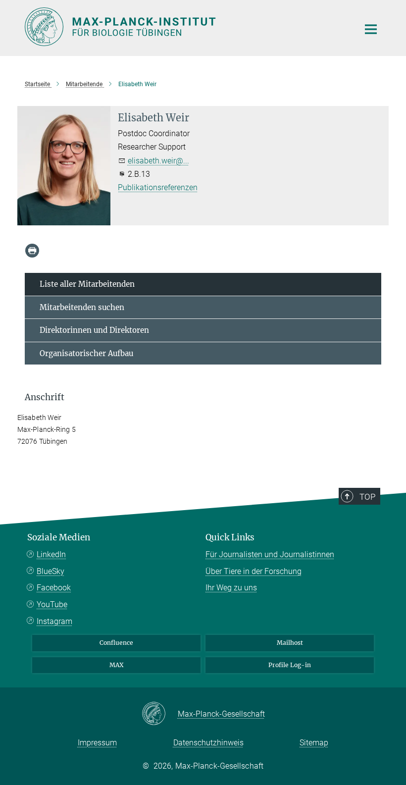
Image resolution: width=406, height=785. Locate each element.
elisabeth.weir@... (158, 160)
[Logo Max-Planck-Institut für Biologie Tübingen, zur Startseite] (186, 26)
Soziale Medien (58, 537)
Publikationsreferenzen (158, 187)
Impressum (97, 742)
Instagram (54, 621)
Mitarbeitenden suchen (82, 307)
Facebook (54, 587)
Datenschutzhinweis (208, 742)
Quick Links (229, 537)
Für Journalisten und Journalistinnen (269, 554)
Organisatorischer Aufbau (86, 353)
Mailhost (290, 642)
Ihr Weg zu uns (231, 587)
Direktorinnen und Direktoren (94, 330)
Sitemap (314, 742)
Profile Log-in (289, 665)
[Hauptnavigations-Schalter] (371, 29)
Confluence (116, 642)
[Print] (32, 250)
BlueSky (50, 571)
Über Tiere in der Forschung (253, 571)
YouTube (52, 604)
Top (367, 497)
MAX (116, 665)
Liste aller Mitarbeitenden (87, 284)
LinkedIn (51, 554)
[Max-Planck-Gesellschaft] (160, 714)
